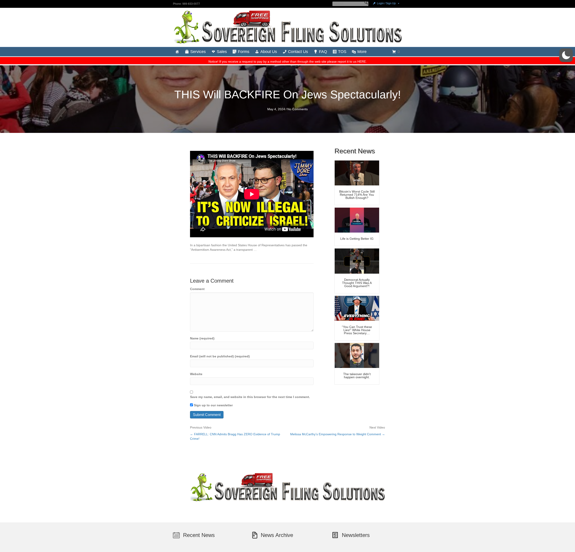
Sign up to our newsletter (213, 405)
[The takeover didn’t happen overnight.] (357, 355)
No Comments (297, 109)
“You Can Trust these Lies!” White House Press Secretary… (357, 330)
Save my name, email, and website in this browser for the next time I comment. (250, 397)
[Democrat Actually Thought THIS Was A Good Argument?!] (357, 261)
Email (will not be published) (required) (220, 356)
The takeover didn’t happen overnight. (357, 375)
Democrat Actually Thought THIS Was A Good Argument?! (357, 283)
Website (196, 374)
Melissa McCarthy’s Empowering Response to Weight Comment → (337, 434)
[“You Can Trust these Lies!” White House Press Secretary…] (357, 308)
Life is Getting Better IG (357, 238)
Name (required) (202, 338)
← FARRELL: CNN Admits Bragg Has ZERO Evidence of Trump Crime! (235, 436)
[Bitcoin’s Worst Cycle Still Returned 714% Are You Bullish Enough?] (357, 172)
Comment (197, 289)
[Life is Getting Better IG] (357, 220)
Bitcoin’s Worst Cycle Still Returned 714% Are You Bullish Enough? (357, 195)
